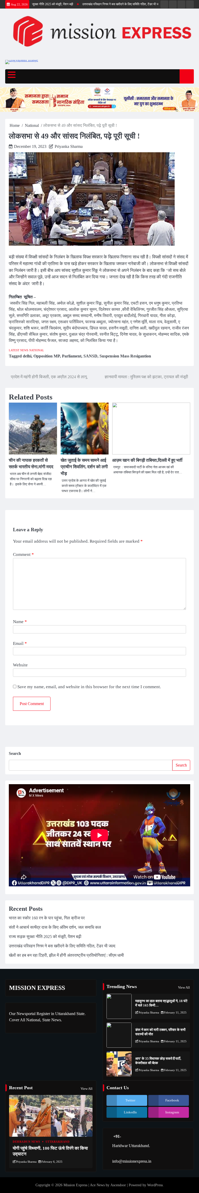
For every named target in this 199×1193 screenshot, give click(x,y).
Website (20, 665)
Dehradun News (26, 1141)
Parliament (71, 356)
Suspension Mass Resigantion (125, 356)
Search (15, 753)
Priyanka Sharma (69, 146)
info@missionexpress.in (131, 1161)
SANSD (90, 356)
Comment (23, 554)
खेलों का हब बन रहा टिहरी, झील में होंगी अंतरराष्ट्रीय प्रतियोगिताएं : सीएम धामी (66, 955)
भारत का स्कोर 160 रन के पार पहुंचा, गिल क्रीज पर (47, 918)
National (36, 350)
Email (20, 643)
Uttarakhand (58, 1141)
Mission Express (75, 1185)
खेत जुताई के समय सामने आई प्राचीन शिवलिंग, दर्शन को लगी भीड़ (84, 467)
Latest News (18, 350)
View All (184, 987)
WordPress (155, 1185)
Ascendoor (118, 1185)
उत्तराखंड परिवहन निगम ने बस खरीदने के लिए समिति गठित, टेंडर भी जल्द (110, 4)
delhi (27, 356)
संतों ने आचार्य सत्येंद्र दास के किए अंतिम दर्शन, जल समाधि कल (55, 927)
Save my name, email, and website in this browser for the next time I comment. (89, 686)
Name (20, 621)
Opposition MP (46, 356)
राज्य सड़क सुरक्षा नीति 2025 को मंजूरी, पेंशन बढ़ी (35, 4)
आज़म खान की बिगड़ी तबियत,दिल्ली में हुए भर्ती (147, 460)
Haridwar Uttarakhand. (131, 1145)
